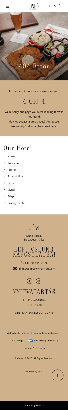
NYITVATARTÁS (34, 291)
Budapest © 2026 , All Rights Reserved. (34, 358)
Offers (11, 183)
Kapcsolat (14, 163)
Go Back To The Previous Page (35, 91)
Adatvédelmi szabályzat (46, 332)
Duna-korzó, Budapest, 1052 (34, 237)
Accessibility (15, 176)
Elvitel (11, 189)
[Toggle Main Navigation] (7, 6)
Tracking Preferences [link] (34, 348)
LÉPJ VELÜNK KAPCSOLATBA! (34, 252)
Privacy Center (17, 203)
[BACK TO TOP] (57, 375)
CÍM (34, 227)
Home (11, 156)
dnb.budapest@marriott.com (37, 268)
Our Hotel (18, 147)
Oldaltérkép (16, 340)
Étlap (11, 196)
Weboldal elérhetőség (18, 332)
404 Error (34, 66)
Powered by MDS (34, 371)
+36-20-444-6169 (61, 6)
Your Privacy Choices (44, 340)
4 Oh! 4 (34, 101)
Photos (12, 169)
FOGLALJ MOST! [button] (34, 405)
